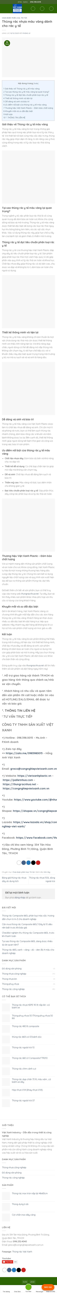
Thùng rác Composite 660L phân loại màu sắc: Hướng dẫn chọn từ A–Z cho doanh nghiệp (28, 917)
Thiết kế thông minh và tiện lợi (17, 98)
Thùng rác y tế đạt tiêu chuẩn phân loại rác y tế (25, 95)
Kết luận (8, 114)
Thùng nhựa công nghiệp (14, 973)
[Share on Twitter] (28, 862)
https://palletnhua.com (18, 780)
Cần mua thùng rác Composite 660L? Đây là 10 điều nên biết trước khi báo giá (27, 926)
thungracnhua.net (30, 593)
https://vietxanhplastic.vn (34, 775)
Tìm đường (6, 1291)
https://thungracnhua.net (19, 784)
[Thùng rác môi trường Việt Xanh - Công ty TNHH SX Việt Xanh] (17, 8)
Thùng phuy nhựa (10, 984)
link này (47, 872)
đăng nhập (19, 897)
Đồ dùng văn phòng (11, 968)
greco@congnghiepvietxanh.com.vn (33, 768)
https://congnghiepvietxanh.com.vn (26, 788)
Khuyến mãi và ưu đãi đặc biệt (18, 111)
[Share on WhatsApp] (19, 862)
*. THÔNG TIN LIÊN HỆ (14, 117)
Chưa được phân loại (11, 18)
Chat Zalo (17, 1291)
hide (36, 83)
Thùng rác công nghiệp (13, 989)
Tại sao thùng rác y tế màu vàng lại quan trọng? (26, 92)
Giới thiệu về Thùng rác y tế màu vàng (21, 88)
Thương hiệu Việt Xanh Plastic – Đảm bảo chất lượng (28, 108)
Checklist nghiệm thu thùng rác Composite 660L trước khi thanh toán (28, 934)
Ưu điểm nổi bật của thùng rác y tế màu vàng (25, 104)
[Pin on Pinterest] (38, 862)
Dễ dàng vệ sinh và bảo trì (16, 101)
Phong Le (26, 33)
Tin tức (24, 18)
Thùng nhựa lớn (9, 979)
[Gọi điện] (28, 1287)
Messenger (39, 1291)
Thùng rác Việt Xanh (22, 1251)
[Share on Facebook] (23, 862)
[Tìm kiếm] (33, 8)
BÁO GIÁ (48, 1287)
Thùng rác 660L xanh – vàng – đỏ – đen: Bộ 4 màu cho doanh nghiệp (28, 951)
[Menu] (3, 8)
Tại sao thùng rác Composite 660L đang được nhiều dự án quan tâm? (27, 943)
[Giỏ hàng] (51, 8)
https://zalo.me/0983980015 (24, 753)
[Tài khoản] (42, 8)
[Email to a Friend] (33, 862)
